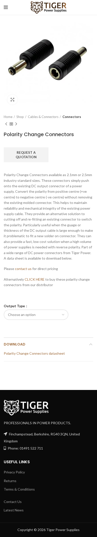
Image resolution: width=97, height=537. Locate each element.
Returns (10, 481)
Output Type (15, 306)
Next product (16, 123)
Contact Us (13, 501)
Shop (20, 117)
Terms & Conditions (19, 489)
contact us (23, 269)
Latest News (14, 510)
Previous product (6, 123)
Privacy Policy (14, 472)
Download (14, 344)
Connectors (71, 117)
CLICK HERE (35, 279)
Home (8, 117)
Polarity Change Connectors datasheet (34, 353)
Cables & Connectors (43, 117)
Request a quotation (26, 155)
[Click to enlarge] (12, 100)
